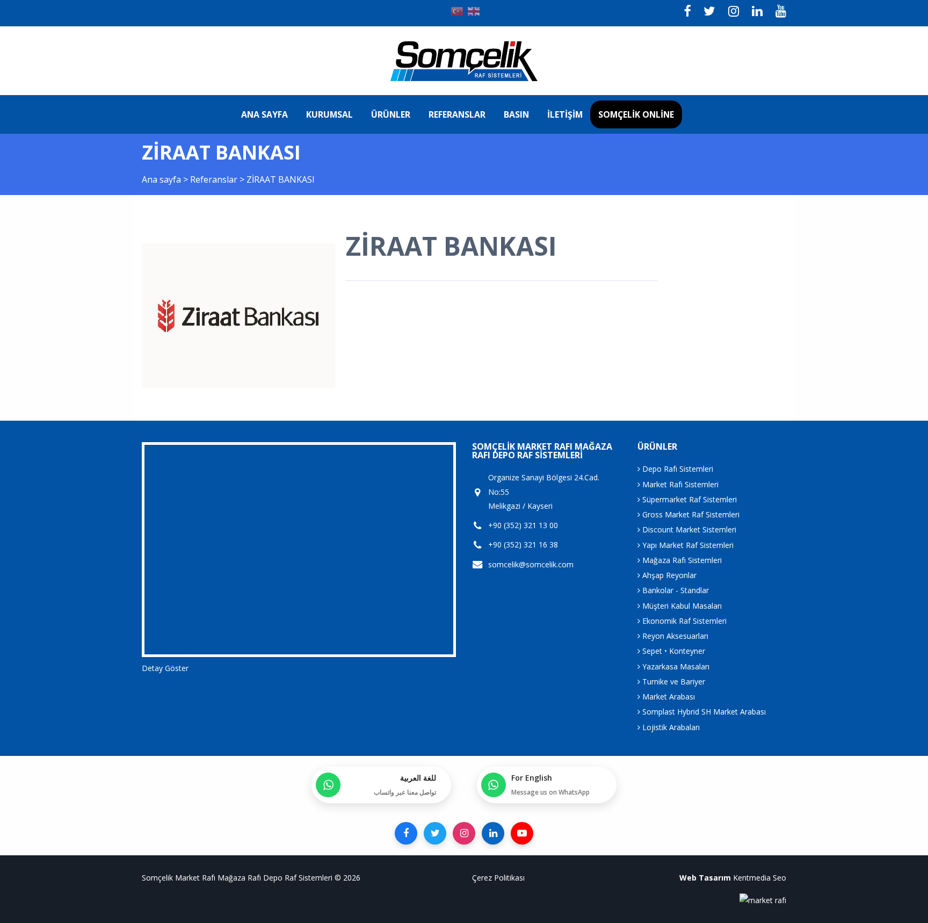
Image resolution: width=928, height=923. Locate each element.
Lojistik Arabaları (670, 727)
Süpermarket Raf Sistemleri (688, 499)
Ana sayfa (264, 114)
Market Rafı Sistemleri (679, 484)
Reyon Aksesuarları (674, 636)
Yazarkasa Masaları (674, 666)
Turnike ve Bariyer (672, 681)
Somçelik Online (636, 114)
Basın (516, 114)
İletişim (565, 114)
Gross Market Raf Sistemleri (690, 514)
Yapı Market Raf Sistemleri (687, 545)
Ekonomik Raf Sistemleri (683, 621)
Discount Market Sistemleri (688, 529)
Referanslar (457, 114)
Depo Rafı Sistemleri (676, 469)
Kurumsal (329, 114)
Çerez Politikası (498, 877)
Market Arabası (667, 696)
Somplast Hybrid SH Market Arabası (703, 711)
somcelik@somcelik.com (531, 564)
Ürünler (390, 114)
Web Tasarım (705, 877)
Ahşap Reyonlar (668, 575)
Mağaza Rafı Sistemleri (681, 560)
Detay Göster (165, 668)
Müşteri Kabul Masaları (681, 606)
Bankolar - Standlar (674, 590)
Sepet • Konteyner (672, 651)
